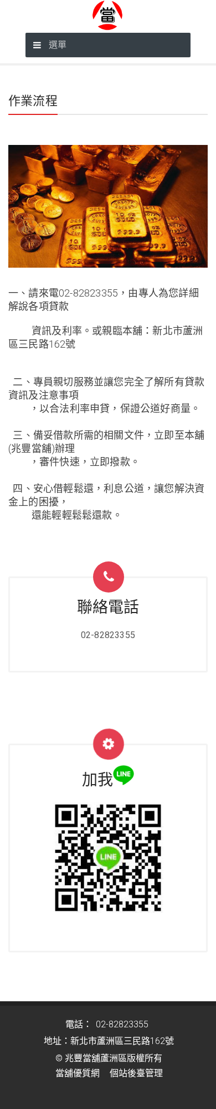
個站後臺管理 (136, 1073)
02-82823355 (108, 635)
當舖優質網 (77, 1073)
